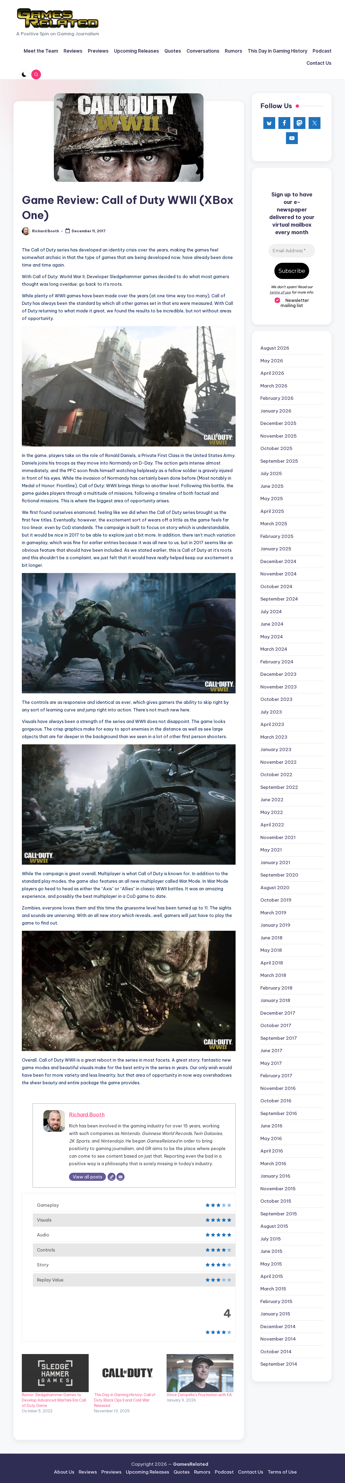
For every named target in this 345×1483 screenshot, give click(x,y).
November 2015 (278, 1188)
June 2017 (271, 1051)
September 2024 (279, 599)
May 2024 (271, 636)
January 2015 (275, 1314)
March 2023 (273, 737)
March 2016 (273, 1163)
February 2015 (276, 1301)
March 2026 (273, 385)
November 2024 (278, 574)
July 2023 (271, 712)
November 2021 (278, 837)
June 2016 (271, 1126)
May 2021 (271, 850)
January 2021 (275, 862)
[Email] (120, 1177)
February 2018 (276, 988)
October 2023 (276, 699)
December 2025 (278, 423)
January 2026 (275, 411)
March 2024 (273, 649)
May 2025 (271, 499)
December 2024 (278, 561)
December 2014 (278, 1326)
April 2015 (271, 1276)
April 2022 (272, 825)
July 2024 (271, 611)
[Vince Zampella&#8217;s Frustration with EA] (200, 1373)
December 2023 (278, 674)
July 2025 (271, 473)
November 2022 (278, 762)
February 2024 (277, 661)
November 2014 (278, 1339)
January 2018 (275, 1000)
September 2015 (278, 1213)
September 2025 (279, 461)
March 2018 (273, 975)
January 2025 (275, 549)
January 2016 (275, 1176)
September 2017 (278, 1038)
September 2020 (279, 875)
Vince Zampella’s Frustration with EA (199, 1394)
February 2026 (277, 398)
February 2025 (277, 536)
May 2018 (271, 950)
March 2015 (273, 1289)
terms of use (280, 292)
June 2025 (272, 486)
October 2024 (276, 586)
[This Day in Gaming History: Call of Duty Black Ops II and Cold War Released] (127, 1373)
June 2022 (272, 800)
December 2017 (277, 1013)
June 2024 (272, 624)
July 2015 (270, 1239)
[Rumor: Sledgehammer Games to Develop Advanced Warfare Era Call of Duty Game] (55, 1373)
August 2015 (274, 1226)
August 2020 (274, 887)
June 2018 (271, 937)
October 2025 (276, 448)
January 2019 (275, 925)
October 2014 (276, 1352)
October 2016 (275, 1101)
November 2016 (278, 1088)
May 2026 (271, 360)
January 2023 (275, 749)
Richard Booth (87, 1114)
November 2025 (278, 436)
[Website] (112, 1177)
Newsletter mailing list (295, 302)
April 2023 (272, 724)
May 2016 (271, 1138)
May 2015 (271, 1264)
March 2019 (273, 912)
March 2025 (273, 524)
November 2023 (278, 687)
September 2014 (278, 1364)
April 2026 (272, 373)
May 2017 (271, 1063)
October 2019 (275, 900)
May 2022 (271, 812)
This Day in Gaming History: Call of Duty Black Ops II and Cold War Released (125, 1400)
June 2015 (271, 1251)
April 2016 (271, 1151)
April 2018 (271, 963)
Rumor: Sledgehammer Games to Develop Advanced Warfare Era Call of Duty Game (54, 1400)
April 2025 (272, 511)
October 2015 (275, 1201)
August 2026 (274, 348)
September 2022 (279, 787)
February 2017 (276, 1076)
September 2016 (278, 1113)
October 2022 (276, 775)
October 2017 (275, 1025)
